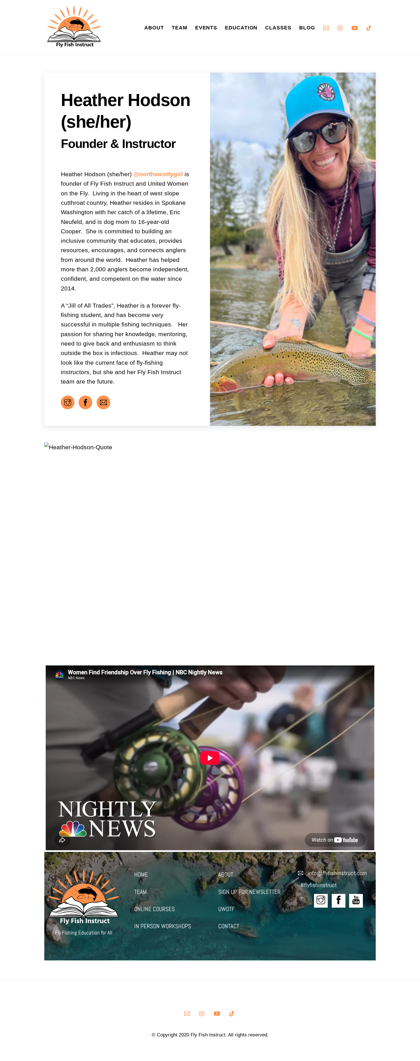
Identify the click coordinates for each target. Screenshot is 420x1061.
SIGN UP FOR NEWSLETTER (249, 892)
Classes (278, 28)
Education (241, 28)
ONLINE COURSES (154, 909)
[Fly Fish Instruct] (74, 44)
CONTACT (228, 926)
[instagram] (340, 27)
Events (206, 28)
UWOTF (226, 909)
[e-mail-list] (326, 27)
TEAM (140, 892)
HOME (141, 874)
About (154, 28)
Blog (307, 28)
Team (179, 28)
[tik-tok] (369, 27)
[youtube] (354, 27)
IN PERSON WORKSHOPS (162, 926)
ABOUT (225, 874)
